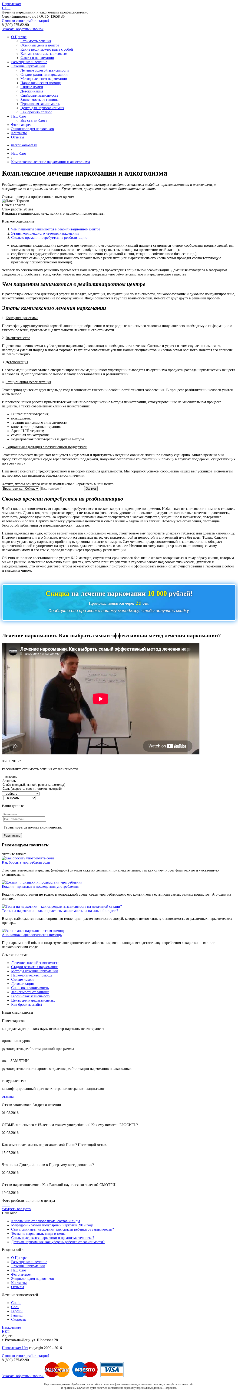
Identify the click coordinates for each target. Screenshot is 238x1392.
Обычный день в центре (39, 45)
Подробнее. (170, 1387)
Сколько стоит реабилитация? (25, 21)
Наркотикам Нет (15, 1348)
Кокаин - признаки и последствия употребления (40, 886)
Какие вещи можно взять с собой (46, 49)
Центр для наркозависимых (42, 108)
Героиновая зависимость (40, 104)
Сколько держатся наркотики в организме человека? (52, 1238)
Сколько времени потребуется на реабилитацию (49, 237)
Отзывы (17, 137)
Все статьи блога (33, 120)
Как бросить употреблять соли (26, 862)
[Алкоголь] (39, 781)
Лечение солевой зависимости (44, 70)
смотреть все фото (16, 1209)
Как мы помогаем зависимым (43, 54)
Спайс (16, 1303)
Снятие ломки (31, 87)
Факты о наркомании (37, 58)
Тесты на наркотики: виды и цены (38, 1233)
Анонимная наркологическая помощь (32, 935)
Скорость (18, 1319)
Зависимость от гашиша (39, 100)
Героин (17, 1311)
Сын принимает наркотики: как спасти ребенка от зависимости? (62, 1229)
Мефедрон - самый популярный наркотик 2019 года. (52, 1225)
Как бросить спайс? (36, 112)
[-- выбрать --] (39, 777)
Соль (15, 1307)
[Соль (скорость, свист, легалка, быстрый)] (39, 789)
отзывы (8, 1096)
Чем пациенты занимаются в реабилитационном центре (55, 229)
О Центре (18, 37)
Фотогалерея (21, 125)
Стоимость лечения (35, 41)
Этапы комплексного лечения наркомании (45, 233)
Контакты (19, 133)
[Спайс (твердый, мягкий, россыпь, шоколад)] (39, 785)
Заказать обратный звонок (22, 29)
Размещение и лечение (29, 62)
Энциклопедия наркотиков (32, 129)
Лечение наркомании (28, 66)
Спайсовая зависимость (39, 95)
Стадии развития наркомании (44, 74)
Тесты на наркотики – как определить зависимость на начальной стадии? (60, 911)
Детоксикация (31, 91)
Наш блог (18, 116)
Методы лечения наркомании (43, 79)
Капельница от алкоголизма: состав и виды (45, 1221)
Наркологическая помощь (40, 83)
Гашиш (17, 1315)
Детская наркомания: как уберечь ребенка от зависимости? (58, 1242)
